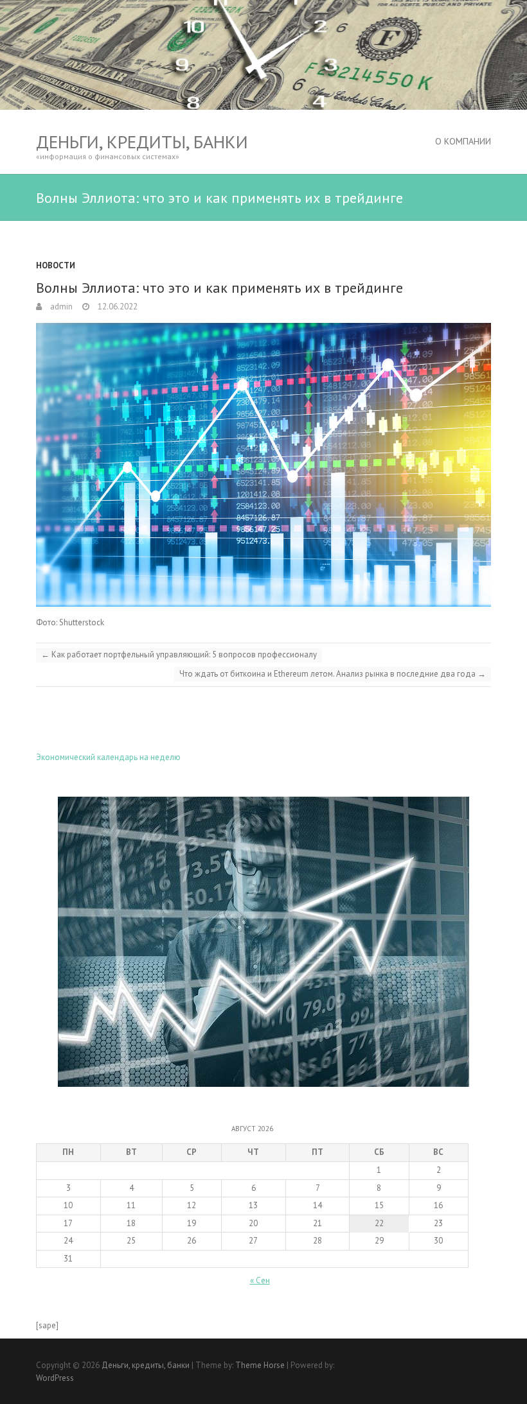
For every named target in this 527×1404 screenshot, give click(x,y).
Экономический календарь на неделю (108, 757)
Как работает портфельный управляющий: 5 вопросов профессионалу (179, 654)
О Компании (463, 141)
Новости (55, 265)
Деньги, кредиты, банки (142, 141)
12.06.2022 (117, 306)
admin (60, 306)
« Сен (260, 1280)
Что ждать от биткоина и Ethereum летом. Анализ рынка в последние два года (332, 673)
